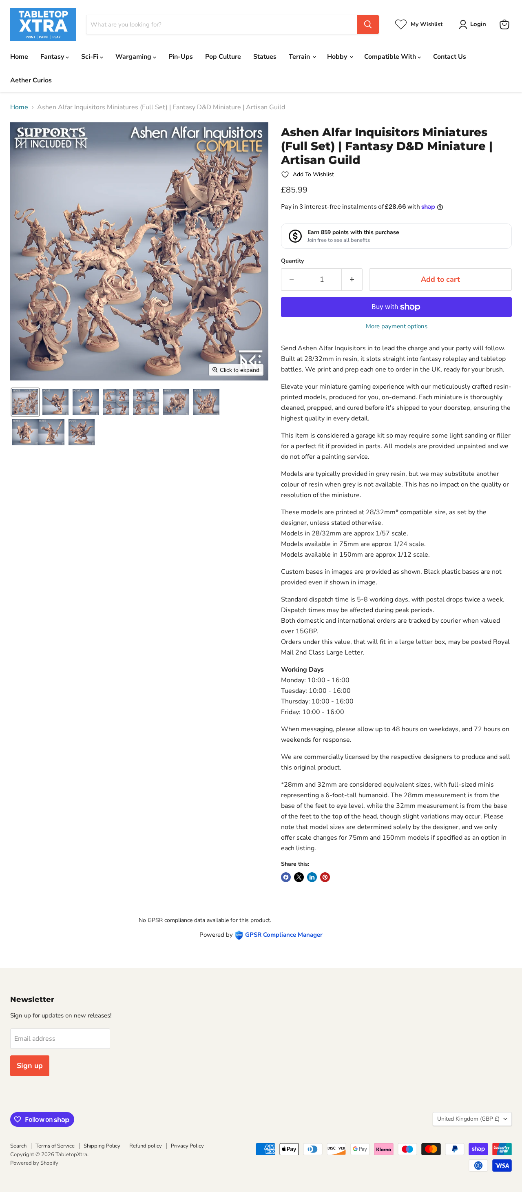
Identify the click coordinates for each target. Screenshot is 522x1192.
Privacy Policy (187, 1146)
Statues (264, 56)
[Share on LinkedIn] (312, 877)
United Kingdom (468, 1119)
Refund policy (145, 1146)
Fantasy (53, 56)
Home (19, 56)
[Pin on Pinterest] (325, 877)
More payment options (396, 326)
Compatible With (391, 56)
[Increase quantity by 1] (352, 279)
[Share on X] (299, 877)
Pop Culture (223, 56)
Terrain (300, 56)
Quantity (292, 261)
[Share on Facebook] (286, 877)
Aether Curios (31, 80)
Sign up (30, 1065)
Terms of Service (55, 1146)
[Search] (368, 24)
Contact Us (449, 56)
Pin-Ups (180, 56)
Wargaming (134, 56)
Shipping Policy (102, 1146)
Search (18, 1146)
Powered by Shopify (34, 1163)
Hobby (338, 56)
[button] (474, 24)
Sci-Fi (90, 56)
